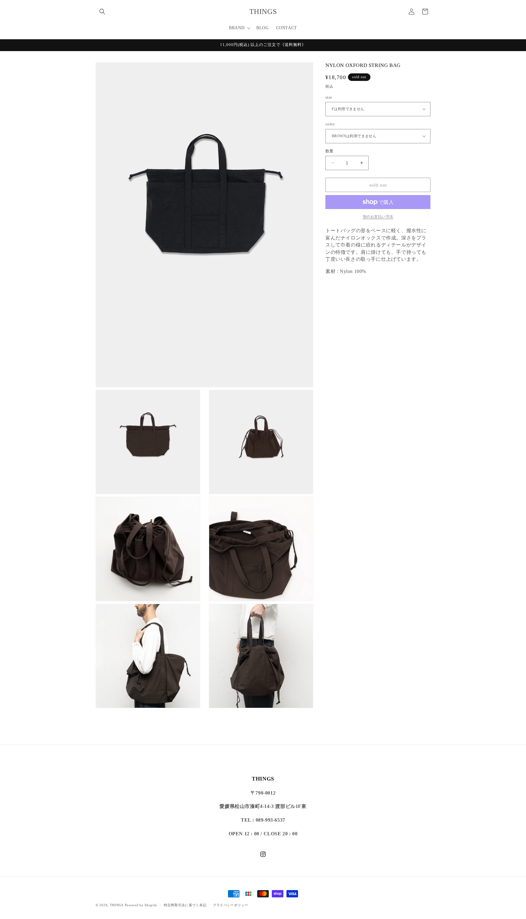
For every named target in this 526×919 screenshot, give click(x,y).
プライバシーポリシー (230, 905)
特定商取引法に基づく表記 (185, 905)
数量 (329, 151)
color (330, 124)
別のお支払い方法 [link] (378, 217)
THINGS (117, 905)
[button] (102, 11)
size (328, 97)
